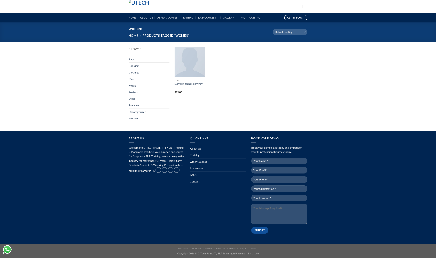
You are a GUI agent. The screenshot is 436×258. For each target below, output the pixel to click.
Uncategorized (137, 111)
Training (187, 17)
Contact (255, 17)
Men (131, 79)
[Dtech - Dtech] (146, 6)
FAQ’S (193, 174)
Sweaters (134, 105)
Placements (197, 168)
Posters (133, 92)
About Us (146, 17)
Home (132, 17)
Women (133, 118)
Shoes (132, 98)
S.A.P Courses (207, 17)
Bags (132, 59)
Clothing (134, 72)
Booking (134, 65)
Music (132, 85)
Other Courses (167, 17)
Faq (243, 17)
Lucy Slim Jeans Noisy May (189, 83)
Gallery (228, 17)
